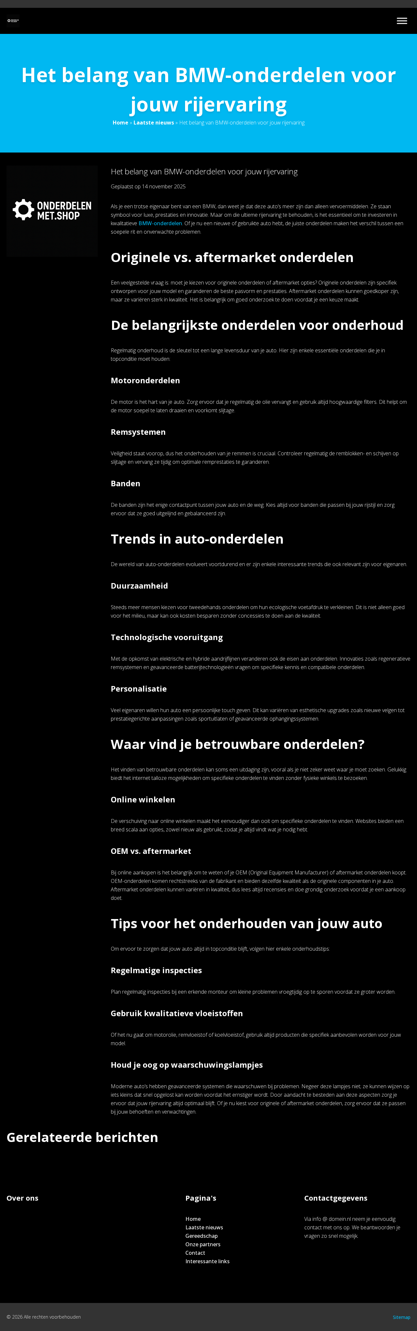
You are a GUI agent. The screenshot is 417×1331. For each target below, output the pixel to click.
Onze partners (203, 1244)
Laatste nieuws (154, 122)
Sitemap (401, 1317)
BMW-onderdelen (160, 223)
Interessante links (207, 1261)
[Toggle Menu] (402, 21)
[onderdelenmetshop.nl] (13, 20)
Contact (195, 1252)
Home (120, 122)
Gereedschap (201, 1235)
